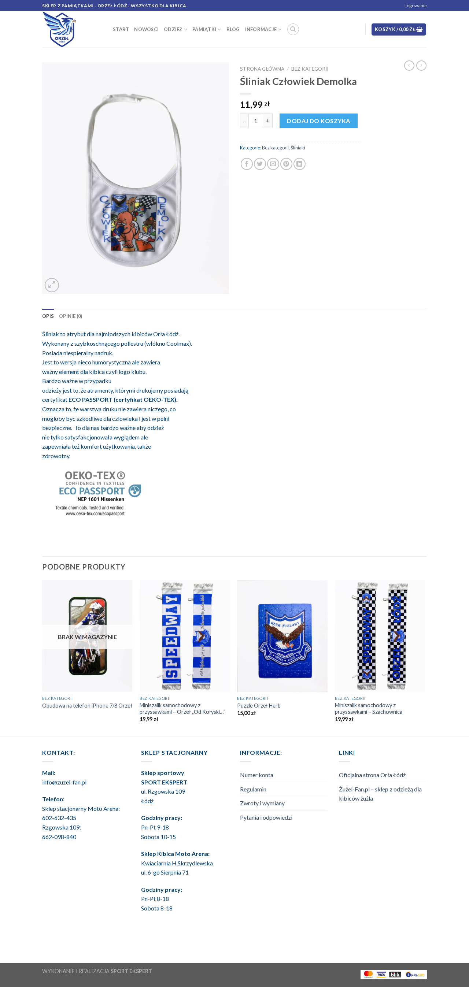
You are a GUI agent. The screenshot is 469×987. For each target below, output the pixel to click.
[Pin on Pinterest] (286, 164)
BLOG (233, 29)
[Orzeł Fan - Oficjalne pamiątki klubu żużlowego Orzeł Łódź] (72, 29)
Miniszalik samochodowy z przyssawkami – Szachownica (368, 708)
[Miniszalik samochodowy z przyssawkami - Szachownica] (380, 636)
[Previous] (42, 657)
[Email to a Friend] (273, 164)
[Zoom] (52, 285)
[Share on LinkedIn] (299, 164)
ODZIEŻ (173, 29)
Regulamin (253, 789)
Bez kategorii (309, 69)
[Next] (424, 657)
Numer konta (256, 774)
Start (121, 29)
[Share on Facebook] (247, 164)
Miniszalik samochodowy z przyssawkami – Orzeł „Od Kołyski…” (182, 708)
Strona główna (262, 69)
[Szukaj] (293, 29)
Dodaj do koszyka (318, 120)
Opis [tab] (48, 316)
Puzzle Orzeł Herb (259, 705)
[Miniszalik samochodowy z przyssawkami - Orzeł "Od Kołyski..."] (185, 636)
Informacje (261, 29)
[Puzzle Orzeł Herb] (282, 636)
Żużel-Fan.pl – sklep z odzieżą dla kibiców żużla (380, 794)
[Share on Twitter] (260, 164)
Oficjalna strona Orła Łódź (372, 774)
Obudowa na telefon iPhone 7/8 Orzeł (87, 705)
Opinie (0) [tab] (70, 316)
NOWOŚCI (146, 29)
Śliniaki (298, 148)
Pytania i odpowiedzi (266, 817)
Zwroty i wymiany (262, 802)
